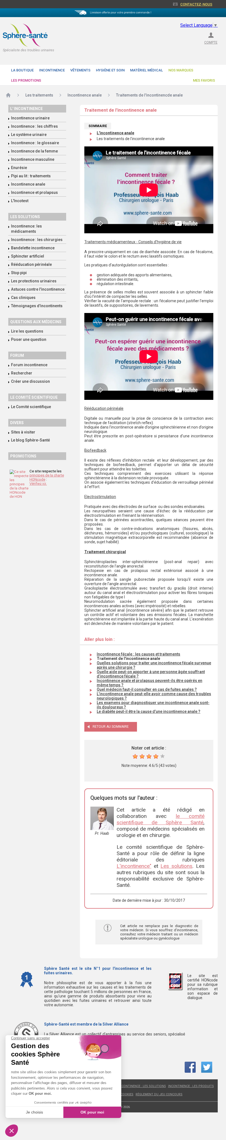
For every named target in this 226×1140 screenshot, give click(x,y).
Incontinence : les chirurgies (37, 239)
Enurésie (19, 167)
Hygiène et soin (110, 70)
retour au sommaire (111, 727)
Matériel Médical (146, 70)
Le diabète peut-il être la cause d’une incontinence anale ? (148, 711)
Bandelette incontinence (33, 248)
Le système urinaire (29, 134)
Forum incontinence (29, 365)
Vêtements (80, 70)
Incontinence (52, 70)
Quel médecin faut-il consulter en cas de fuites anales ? (147, 689)
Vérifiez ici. (38, 483)
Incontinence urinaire (30, 118)
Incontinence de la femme (34, 151)
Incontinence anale (28, 184)
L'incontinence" (134, 866)
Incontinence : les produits (191, 1086)
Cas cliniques (23, 297)
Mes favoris (204, 80)
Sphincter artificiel (27, 256)
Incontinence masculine (32, 159)
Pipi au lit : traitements (31, 176)
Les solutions (25, 217)
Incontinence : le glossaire (35, 143)
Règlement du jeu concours (159, 1094)
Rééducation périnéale (31, 264)
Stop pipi (19, 273)
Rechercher (21, 373)
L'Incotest (19, 201)
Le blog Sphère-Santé (30, 440)
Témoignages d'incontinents (37, 306)
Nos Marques (180, 70)
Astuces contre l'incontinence (37, 289)
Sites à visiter (23, 432)
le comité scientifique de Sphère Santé (161, 819)
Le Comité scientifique (31, 407)
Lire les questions (27, 331)
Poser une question (28, 339)
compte (210, 42)
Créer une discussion (30, 381)
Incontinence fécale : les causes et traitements (138, 654)
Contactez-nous (196, 4)
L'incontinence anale (115, 133)
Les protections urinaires (34, 281)
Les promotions (26, 80)
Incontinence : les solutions (142, 1086)
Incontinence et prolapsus (34, 192)
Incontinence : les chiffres (34, 126)
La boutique (22, 70)
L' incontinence (26, 108)
